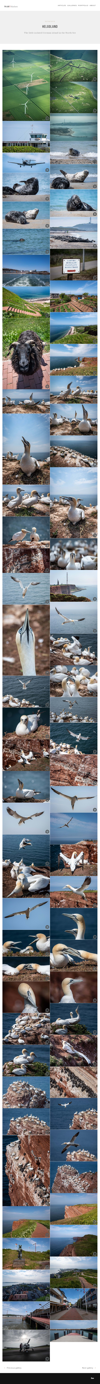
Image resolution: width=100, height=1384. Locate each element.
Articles (62, 5)
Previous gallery (14, 1368)
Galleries (72, 5)
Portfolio (83, 5)
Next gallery (87, 1368)
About (93, 5)
